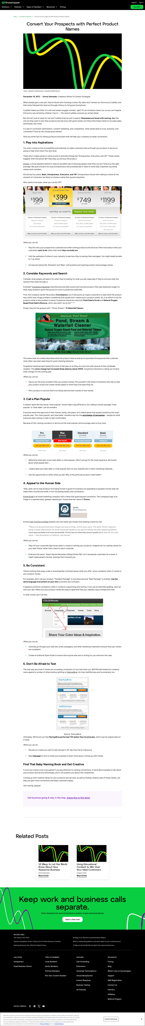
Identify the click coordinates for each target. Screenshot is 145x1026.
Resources (51, 7)
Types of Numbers (34, 7)
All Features (81, 990)
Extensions (80, 966)
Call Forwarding (82, 962)
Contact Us (112, 985)
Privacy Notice (44, 1024)
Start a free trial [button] (72, 919)
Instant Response (83, 980)
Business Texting (83, 985)
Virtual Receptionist (84, 976)
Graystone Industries (41, 287)
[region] (72, 1019)
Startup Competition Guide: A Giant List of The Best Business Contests (37, 941)
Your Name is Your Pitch (21, 938)
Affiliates (111, 994)
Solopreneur (19, 962)
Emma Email (28, 496)
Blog (15, 17)
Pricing (63, 7)
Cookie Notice (58, 1024)
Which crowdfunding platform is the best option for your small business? (97, 941)
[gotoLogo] (11, 2)
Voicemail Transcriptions (86, 971)
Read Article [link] (44, 875)
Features (17, 7)
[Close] (141, 1019)
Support (134, 2)
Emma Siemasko (50, 96)
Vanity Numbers (51, 966)
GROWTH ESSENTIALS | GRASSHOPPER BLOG (44, 91)
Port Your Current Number (55, 976)
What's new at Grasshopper (119, 971)
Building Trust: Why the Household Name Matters (89, 938)
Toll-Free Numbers (52, 971)
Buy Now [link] (137, 7)
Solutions (5, 7)
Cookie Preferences (111, 1019)
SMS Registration (115, 980)
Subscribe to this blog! (78, 797)
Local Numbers (51, 962)
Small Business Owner (23, 966)
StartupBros (72, 672)
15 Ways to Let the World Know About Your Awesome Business (93, 945)
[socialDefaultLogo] (29, 1006)
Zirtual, (26, 164)
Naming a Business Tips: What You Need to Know (30, 945)
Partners (111, 990)
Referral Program (114, 999)
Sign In (141, 2)
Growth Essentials (25, 17)
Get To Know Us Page (39, 522)
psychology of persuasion (94, 415)
